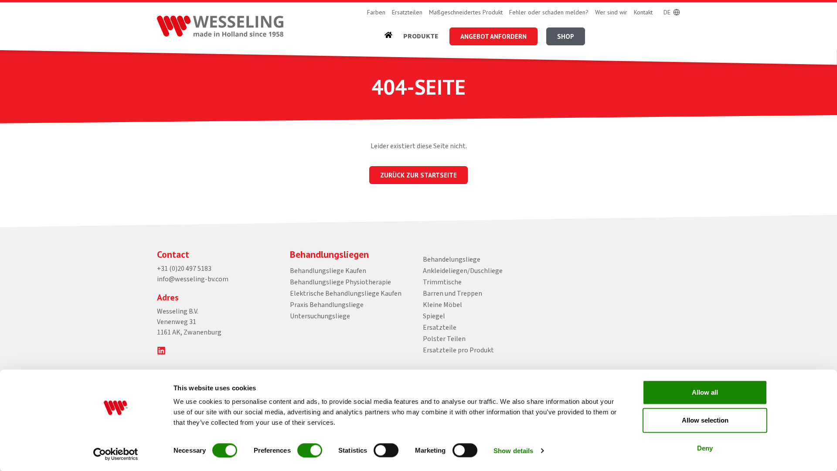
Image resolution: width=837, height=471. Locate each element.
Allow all (705, 392)
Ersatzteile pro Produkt (458, 350)
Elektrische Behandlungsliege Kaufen (345, 293)
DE (666, 12)
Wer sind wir (611, 12)
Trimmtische (442, 282)
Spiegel (434, 316)
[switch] (309, 450)
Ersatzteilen (407, 12)
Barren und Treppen (452, 293)
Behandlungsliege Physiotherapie (340, 282)
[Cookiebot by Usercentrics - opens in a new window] (116, 454)
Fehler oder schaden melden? (549, 12)
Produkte (421, 36)
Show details (513, 450)
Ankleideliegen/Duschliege (463, 271)
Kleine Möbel (442, 305)
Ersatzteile (439, 327)
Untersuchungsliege (320, 316)
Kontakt (643, 12)
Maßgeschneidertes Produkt (466, 12)
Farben (376, 12)
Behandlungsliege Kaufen (328, 271)
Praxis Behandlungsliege (327, 305)
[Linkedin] (161, 350)
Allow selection (705, 420)
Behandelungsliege (451, 259)
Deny (705, 448)
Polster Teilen (444, 339)
